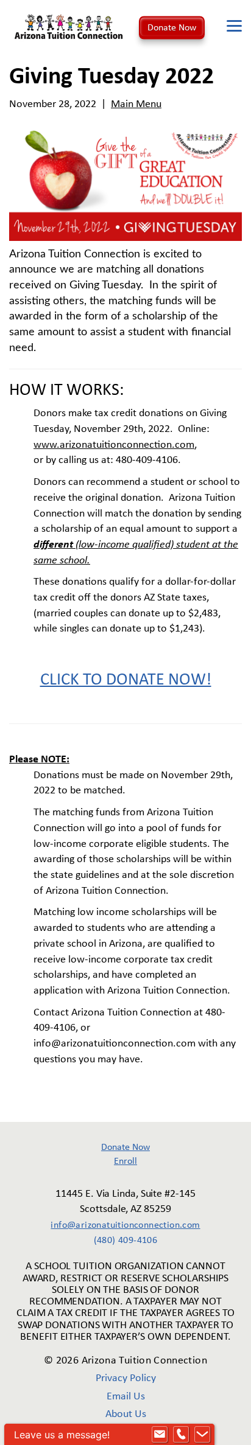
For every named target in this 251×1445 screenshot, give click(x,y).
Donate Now (171, 27)
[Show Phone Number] (181, 1434)
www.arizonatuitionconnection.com (114, 445)
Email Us (126, 1396)
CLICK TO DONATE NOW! (125, 680)
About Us (125, 1414)
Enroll (125, 1161)
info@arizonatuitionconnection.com (125, 1225)
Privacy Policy (126, 1378)
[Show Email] (160, 1434)
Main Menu (136, 104)
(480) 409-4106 (126, 1240)
